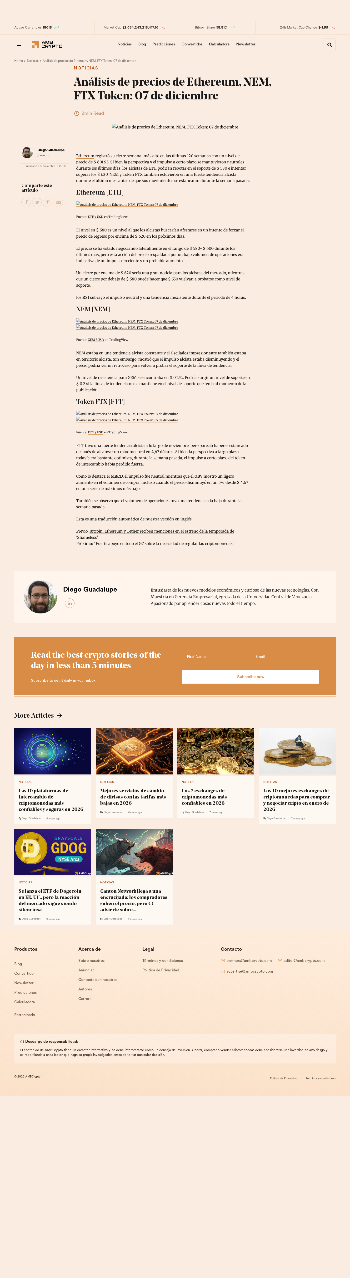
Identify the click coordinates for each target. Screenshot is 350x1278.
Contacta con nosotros (97, 980)
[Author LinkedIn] (70, 603)
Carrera (84, 999)
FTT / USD (95, 432)
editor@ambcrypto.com (304, 961)
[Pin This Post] (48, 202)
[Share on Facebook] (26, 202)
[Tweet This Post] (37, 202)
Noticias (125, 44)
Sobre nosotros (91, 961)
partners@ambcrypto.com (249, 961)
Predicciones (164, 44)
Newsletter (245, 44)
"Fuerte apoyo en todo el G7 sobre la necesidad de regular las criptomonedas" (164, 543)
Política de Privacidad (160, 970)
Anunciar (86, 970)
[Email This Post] (58, 202)
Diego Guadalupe (51, 150)
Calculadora (219, 44)
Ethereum (85, 155)
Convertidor (192, 44)
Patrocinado (24, 1015)
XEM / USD (96, 340)
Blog (142, 44)
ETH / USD (95, 217)
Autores (85, 989)
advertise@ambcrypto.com (249, 972)
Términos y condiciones (162, 961)
